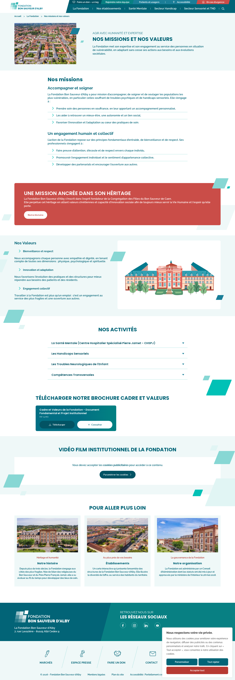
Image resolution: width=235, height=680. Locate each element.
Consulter (96, 424)
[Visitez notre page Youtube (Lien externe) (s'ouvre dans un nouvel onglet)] (157, 626)
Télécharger (58, 424)
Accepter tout (197, 670)
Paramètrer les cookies (115, 474)
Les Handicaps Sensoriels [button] (70, 354)
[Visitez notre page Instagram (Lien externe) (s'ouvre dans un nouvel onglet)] (134, 626)
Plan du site (118, 674)
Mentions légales (96, 674)
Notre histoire (35, 215)
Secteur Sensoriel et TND (199, 8)
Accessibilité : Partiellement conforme (149, 674)
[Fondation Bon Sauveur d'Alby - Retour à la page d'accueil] (26, 6)
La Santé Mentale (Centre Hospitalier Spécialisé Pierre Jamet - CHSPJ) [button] (103, 343)
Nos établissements (109, 8)
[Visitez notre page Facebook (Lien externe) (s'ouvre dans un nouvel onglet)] (123, 626)
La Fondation (81, 8)
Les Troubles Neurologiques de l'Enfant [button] (79, 364)
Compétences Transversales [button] (72, 375)
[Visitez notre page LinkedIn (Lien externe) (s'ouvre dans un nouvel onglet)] (146, 626)
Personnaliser (182, 662)
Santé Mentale (138, 8)
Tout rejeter (213, 662)
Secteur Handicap (165, 8)
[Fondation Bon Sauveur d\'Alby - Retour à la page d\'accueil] (42, 621)
